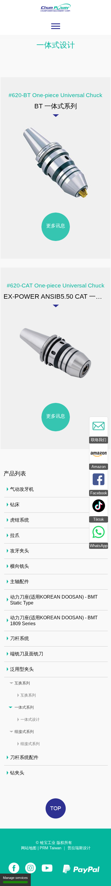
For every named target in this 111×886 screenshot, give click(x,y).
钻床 (15, 504)
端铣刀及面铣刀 (26, 653)
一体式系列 (24, 707)
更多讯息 (55, 225)
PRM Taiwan (50, 848)
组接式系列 (24, 731)
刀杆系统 (19, 638)
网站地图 (28, 848)
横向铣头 (19, 566)
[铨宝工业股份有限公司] (55, 14)
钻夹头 (17, 772)
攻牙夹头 (19, 550)
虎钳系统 (19, 519)
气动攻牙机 (22, 489)
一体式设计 (30, 719)
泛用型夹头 (22, 669)
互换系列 (22, 683)
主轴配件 (19, 581)
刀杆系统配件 (24, 757)
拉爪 (15, 535)
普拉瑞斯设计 (79, 848)
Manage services (15, 877)
